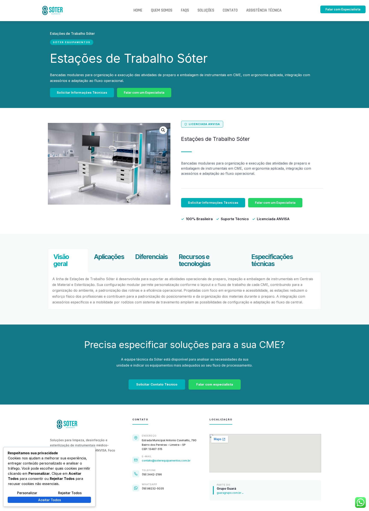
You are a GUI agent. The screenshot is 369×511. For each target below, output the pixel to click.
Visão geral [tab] (61, 260)
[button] (163, 130)
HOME (137, 10)
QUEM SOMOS (161, 10)
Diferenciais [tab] (151, 257)
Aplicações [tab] (109, 257)
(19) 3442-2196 (152, 474)
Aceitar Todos (49, 500)
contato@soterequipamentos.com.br (166, 460)
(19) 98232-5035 (153, 488)
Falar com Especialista (342, 9)
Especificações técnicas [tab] (272, 260)
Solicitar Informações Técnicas (82, 92)
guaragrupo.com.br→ (230, 492)
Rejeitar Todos (70, 493)
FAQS (185, 10)
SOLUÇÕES (206, 10)
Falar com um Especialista (144, 92)
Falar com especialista (214, 384)
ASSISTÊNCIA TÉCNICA (263, 10)
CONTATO (230, 10)
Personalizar (27, 493)
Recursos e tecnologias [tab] (194, 260)
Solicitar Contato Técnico (156, 384)
